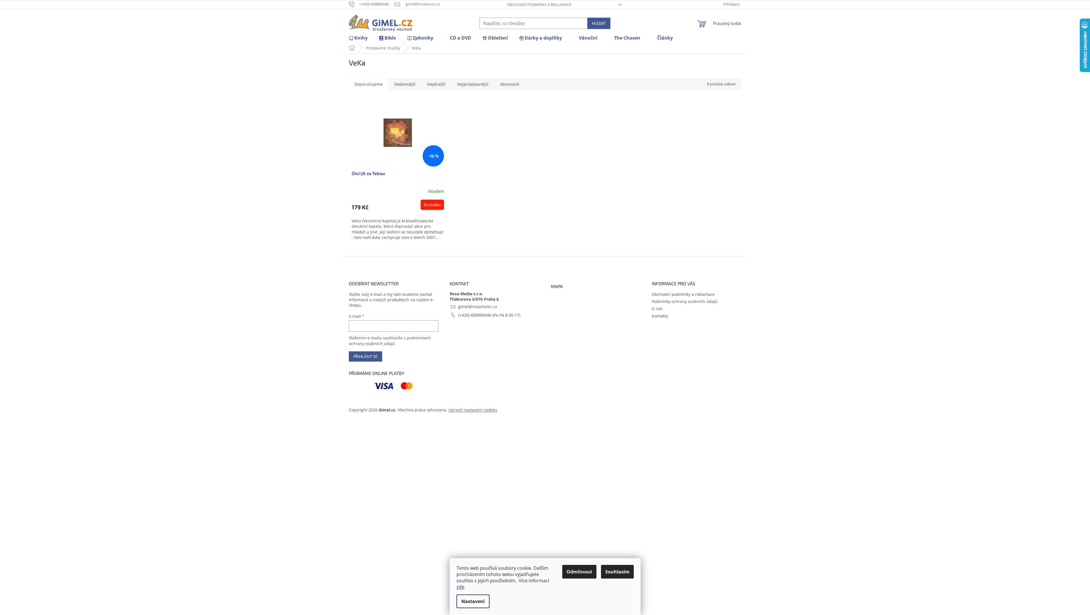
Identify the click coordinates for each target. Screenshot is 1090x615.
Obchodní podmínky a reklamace (539, 4)
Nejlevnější (404, 84)
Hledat (599, 23)
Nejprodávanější (472, 84)
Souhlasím (617, 572)
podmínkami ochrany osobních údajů (390, 340)
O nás (657, 308)
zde (460, 587)
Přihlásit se (365, 356)
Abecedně (509, 84)
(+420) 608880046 (475, 315)
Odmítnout (579, 572)
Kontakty (660, 316)
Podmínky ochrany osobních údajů (685, 301)
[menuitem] (358, 38)
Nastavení (473, 601)
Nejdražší (436, 84)
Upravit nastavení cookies (473, 410)
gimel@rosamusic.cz (477, 306)
